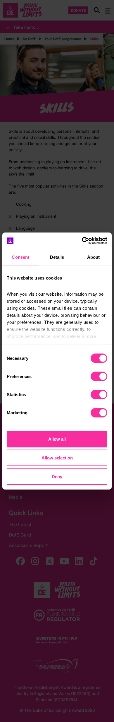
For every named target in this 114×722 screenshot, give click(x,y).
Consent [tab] (20, 256)
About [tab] (93, 256)
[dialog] (57, 361)
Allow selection (57, 457)
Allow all (57, 438)
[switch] (99, 376)
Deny (57, 476)
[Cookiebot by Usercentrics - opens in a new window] (82, 241)
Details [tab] (57, 256)
